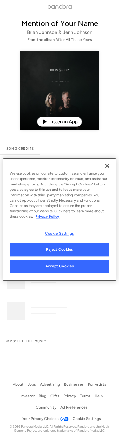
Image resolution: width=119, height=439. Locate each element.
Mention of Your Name (59, 23)
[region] (59, 219)
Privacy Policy (47, 216)
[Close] (107, 166)
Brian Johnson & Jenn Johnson (59, 32)
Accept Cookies (59, 266)
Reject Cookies (59, 249)
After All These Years (74, 39)
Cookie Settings (59, 233)
